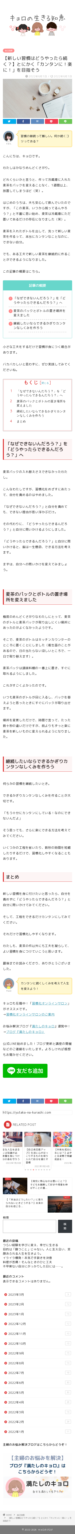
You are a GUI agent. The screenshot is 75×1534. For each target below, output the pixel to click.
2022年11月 (38, 1334)
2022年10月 (38, 1344)
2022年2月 (38, 1422)
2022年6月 (38, 1383)
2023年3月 (38, 1295)
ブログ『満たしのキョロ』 (25, 1032)
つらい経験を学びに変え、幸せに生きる (30, 1245)
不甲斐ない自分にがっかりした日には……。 (33, 1266)
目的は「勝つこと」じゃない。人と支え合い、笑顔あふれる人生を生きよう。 (37, 1251)
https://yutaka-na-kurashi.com (27, 1112)
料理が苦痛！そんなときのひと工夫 (27, 1262)
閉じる (45, 382)
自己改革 (8, 50)
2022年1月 (38, 1432)
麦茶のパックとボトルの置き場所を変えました (41, 403)
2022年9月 (38, 1353)
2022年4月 (38, 1402)
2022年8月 (38, 1363)
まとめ (21, 421)
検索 (6, 1217)
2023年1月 (38, 1314)
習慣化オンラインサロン (50, 1003)
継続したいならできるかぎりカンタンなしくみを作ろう (41, 413)
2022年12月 (38, 1324)
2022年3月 (38, 1412)
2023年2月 (38, 1304)
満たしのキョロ (43, 1026)
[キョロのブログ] (37, 40)
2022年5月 (38, 1393)
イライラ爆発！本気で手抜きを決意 (27, 1258)
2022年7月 (38, 1373)
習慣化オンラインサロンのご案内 (30, 1014)
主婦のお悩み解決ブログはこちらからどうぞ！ (35, 1445)
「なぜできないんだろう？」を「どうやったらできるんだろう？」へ (41, 393)
